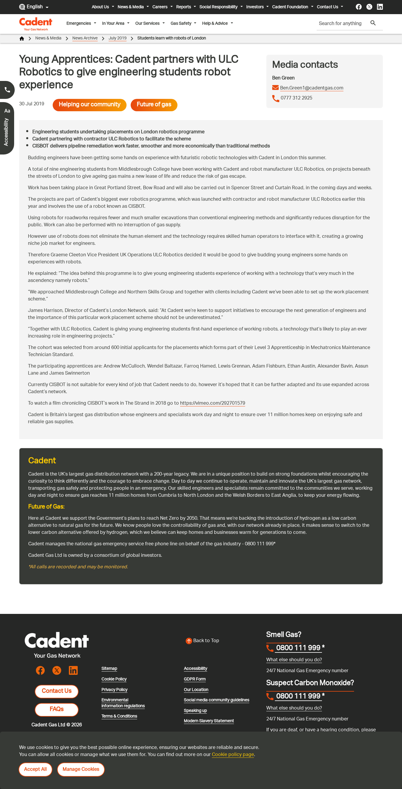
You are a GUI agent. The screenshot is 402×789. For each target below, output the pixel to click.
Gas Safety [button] (181, 23)
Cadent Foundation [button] (290, 7)
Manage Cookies (81, 770)
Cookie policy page (233, 755)
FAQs (57, 710)
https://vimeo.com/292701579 (212, 403)
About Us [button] (100, 7)
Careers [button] (159, 7)
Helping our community (89, 105)
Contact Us (57, 691)
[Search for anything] (373, 23)
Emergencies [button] (79, 23)
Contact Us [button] (327, 7)
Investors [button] (255, 7)
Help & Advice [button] (215, 23)
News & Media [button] (131, 7)
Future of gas (154, 105)
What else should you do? (294, 660)
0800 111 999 (298, 649)
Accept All (35, 770)
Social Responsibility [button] (218, 7)
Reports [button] (183, 7)
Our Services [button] (147, 23)
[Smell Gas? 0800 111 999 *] (7, 90)
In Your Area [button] (113, 23)
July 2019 (118, 38)
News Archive (85, 38)
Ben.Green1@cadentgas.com (311, 88)
